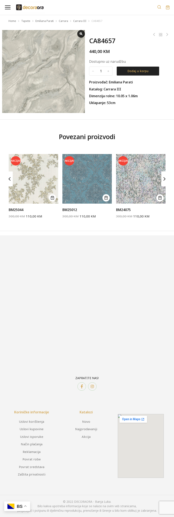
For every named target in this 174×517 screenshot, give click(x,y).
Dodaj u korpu (138, 71)
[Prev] (155, 34)
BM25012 (69, 209)
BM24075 (123, 209)
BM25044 (16, 209)
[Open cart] (168, 7)
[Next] (166, 34)
